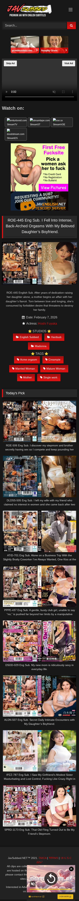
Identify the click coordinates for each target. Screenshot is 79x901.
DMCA (42, 857)
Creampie (54, 359)
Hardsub (56, 337)
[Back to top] (67, 889)
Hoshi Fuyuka (47, 323)
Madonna (40, 346)
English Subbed (29, 337)
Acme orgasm (28, 359)
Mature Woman (55, 368)
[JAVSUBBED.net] (32, 10)
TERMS (53, 857)
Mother (27, 377)
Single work (50, 377)
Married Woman (25, 368)
